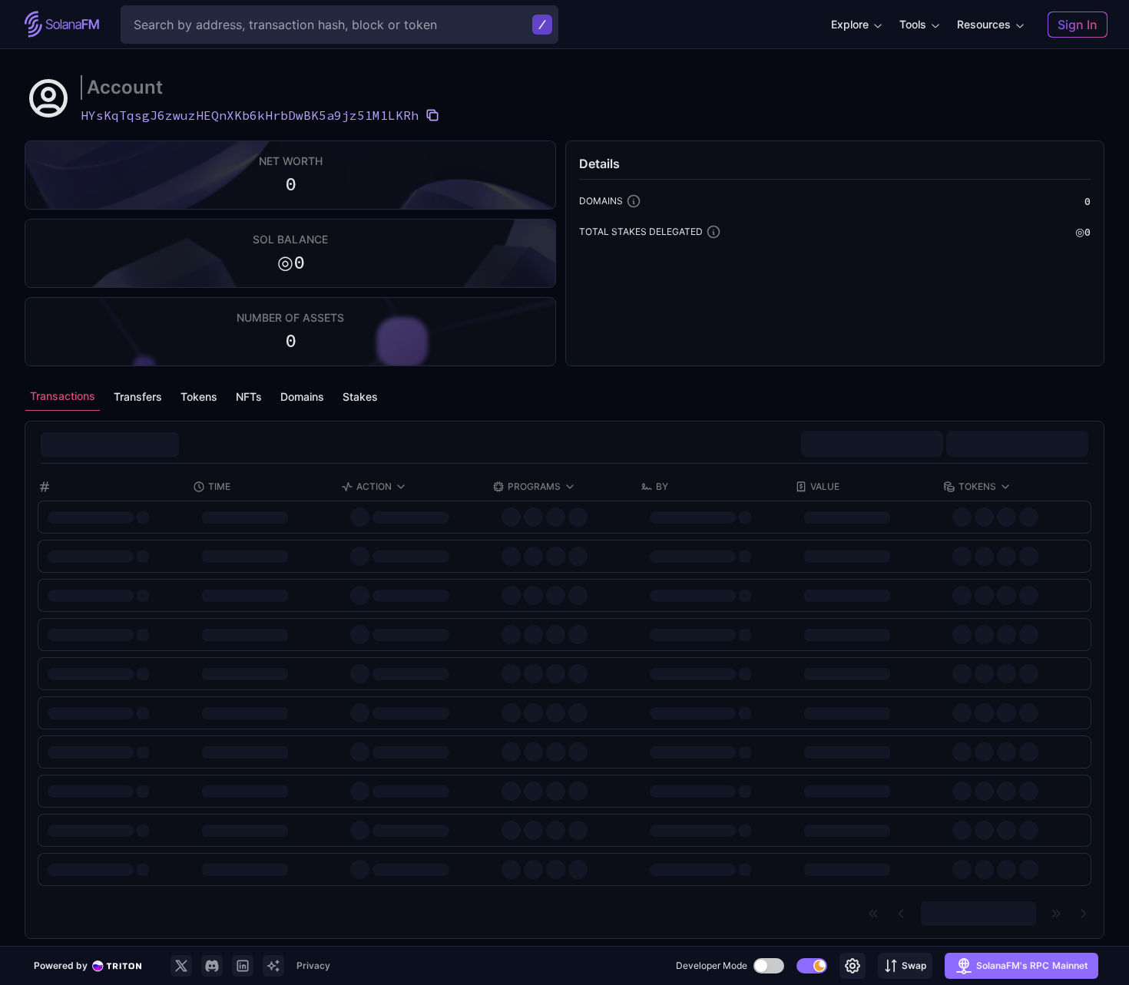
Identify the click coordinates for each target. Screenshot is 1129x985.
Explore (850, 24)
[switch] (768, 965)
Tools (912, 24)
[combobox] (1017, 446)
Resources (984, 24)
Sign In (1078, 24)
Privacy (313, 965)
